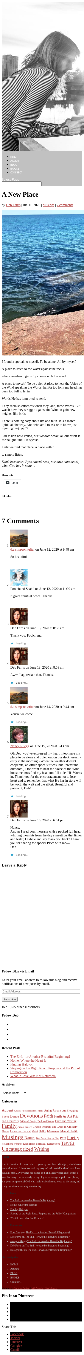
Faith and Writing (65, 1121)
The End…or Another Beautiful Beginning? (40, 1056)
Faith (48, 1116)
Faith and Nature (45, 1121)
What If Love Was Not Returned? (33, 1076)
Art (64, 1110)
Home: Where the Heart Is (28, 1060)
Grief (35, 1131)
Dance (14, 1116)
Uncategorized (17, 1149)
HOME (14, 157)
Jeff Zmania (37, 1288)
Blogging (72, 1110)
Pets (63, 1138)
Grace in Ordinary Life (44, 1126)
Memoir (53, 1131)
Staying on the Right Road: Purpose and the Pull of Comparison (43, 1213)
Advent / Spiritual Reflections (28, 1111)
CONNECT (16, 172)
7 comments (65, 205)
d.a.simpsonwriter (22, 549)
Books (5, 1116)
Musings (48, 205)
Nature (29, 1137)
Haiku (42, 1131)
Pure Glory (16, 1232)
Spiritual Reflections (48, 1143)
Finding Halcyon (21, 1064)
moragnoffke (16, 1241)
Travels (68, 1143)
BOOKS (14, 168)
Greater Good (20, 1131)
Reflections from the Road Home (18, 1143)
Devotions (31, 1116)
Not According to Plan (47, 1138)
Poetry (73, 1137)
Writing (42, 1149)
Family (9, 1126)
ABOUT (14, 160)
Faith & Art (63, 1116)
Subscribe (9, 999)
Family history (24, 1127)
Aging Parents (52, 1110)
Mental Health (69, 1131)
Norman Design (22, 1288)
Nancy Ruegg (19, 746)
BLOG (13, 164)
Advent (7, 1110)
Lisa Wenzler (51, 1288)
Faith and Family (28, 1121)
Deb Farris (13, 205)
